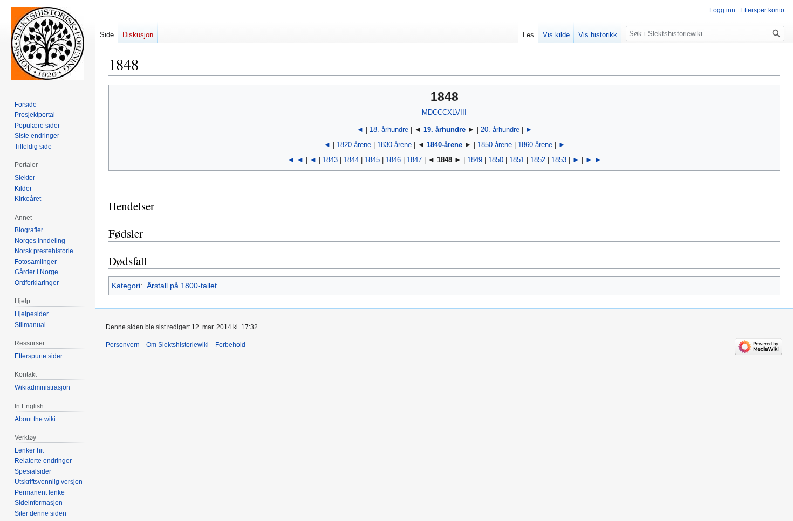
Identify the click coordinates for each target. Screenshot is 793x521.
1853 (558, 160)
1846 (393, 160)
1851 (516, 160)
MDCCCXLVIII (444, 112)
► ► (593, 160)
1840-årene (444, 145)
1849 (474, 160)
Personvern (123, 345)
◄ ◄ (296, 160)
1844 (351, 160)
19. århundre (444, 130)
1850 (495, 160)
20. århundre (500, 130)
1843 (330, 160)
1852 (537, 160)
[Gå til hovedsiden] (47, 43)
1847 (414, 160)
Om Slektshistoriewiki (177, 345)
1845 (372, 160)
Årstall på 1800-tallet (182, 285)
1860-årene (535, 145)
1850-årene (494, 145)
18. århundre (390, 130)
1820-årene (354, 145)
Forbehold (230, 345)
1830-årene (394, 145)
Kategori (126, 285)
